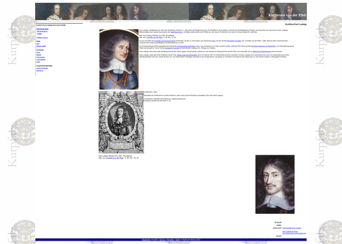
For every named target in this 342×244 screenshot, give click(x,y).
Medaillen (39, 33)
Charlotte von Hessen (42, 37)
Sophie (38, 62)
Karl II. (37, 43)
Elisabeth (38, 55)
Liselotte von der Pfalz (155, 37)
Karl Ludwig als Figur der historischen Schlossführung (294, 232)
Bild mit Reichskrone (42, 31)
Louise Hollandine (40, 59)
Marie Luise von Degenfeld (187, 55)
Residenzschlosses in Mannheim (264, 46)
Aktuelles (170, 240)
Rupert (38, 52)
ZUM (177, 240)
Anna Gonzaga (40, 57)
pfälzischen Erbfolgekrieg (262, 51)
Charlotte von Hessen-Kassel (165, 41)
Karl (213, 41)
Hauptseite (146, 240)
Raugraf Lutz (39, 70)
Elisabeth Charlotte (41, 46)
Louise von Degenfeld (42, 68)
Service (162, 240)
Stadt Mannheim (176, 32)
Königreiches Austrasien (186, 46)
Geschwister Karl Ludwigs (292, 228)
